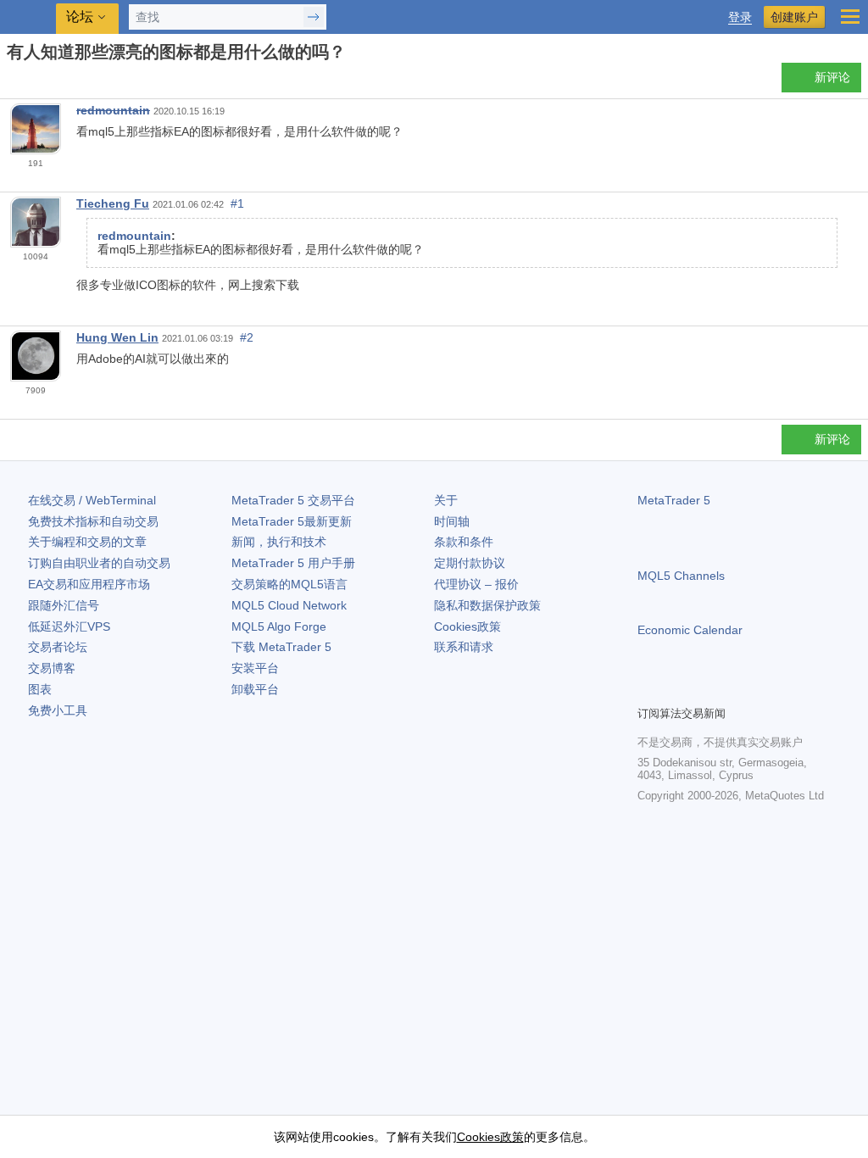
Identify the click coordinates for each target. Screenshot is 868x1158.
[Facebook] (647, 690)
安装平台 (255, 668)
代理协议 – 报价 (476, 584)
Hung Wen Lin (117, 337)
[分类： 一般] (32, 82)
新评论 (832, 77)
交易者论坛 (57, 647)
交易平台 (293, 500)
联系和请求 (463, 647)
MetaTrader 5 (673, 500)
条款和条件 (463, 541)
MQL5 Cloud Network (289, 605)
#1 (237, 203)
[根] (12, 81)
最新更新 (291, 521)
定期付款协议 (469, 563)
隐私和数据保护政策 (487, 605)
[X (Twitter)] (702, 690)
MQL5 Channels (681, 575)
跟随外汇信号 (63, 605)
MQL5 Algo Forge (278, 626)
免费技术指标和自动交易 (93, 521)
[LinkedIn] (756, 690)
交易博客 (51, 668)
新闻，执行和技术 (278, 541)
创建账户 (794, 17)
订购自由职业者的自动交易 (99, 563)
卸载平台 (255, 689)
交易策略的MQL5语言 (289, 584)
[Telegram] (675, 690)
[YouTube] (729, 690)
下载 (281, 647)
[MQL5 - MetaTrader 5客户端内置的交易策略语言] (29, 17)
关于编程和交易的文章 (87, 541)
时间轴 (452, 521)
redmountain (113, 110)
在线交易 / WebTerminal (92, 500)
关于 (446, 500)
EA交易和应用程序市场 (89, 584)
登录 (740, 17)
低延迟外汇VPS (69, 626)
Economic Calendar (690, 630)
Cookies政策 (467, 626)
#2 (246, 337)
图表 (40, 689)
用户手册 (293, 563)
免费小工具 (57, 710)
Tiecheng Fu (112, 203)
